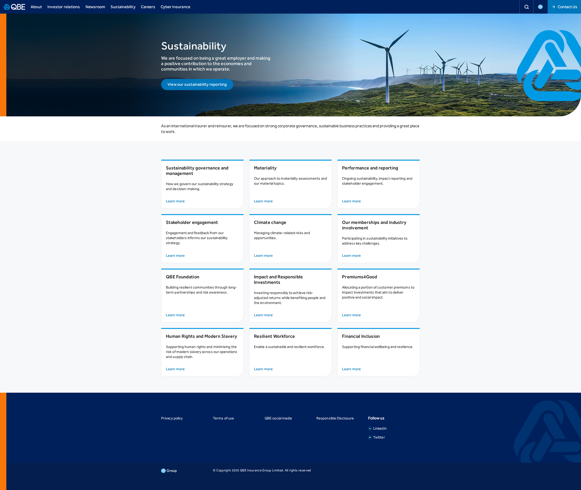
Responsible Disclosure (335, 418)
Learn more (175, 201)
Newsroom (95, 6)
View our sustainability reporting (197, 84)
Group (172, 470)
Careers (148, 6)
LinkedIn (380, 428)
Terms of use (223, 418)
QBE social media (278, 418)
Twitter (379, 437)
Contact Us (567, 6)
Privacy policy (172, 418)
